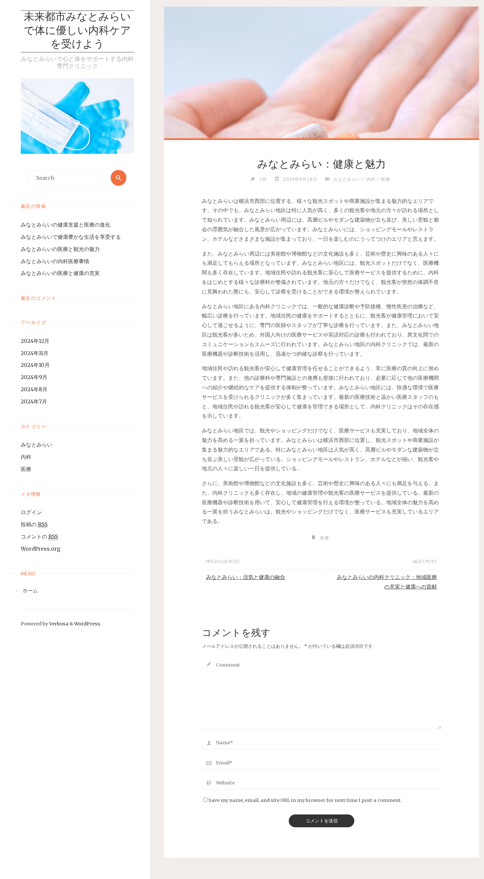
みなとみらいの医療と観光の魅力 (60, 249)
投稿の (34, 524)
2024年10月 (35, 365)
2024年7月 (34, 401)
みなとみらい (36, 444)
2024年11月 (34, 353)
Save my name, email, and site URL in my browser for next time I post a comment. (305, 800)
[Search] (118, 178)
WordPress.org (40, 548)
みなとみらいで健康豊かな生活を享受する (71, 236)
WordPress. (87, 624)
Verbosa (58, 624)
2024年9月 (34, 377)
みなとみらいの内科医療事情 (55, 261)
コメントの (39, 536)
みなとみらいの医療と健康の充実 (60, 273)
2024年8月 (34, 389)
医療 (26, 469)
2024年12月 (35, 341)
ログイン (31, 512)
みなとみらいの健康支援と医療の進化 (65, 224)
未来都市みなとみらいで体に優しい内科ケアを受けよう (77, 31)
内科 (26, 456)
